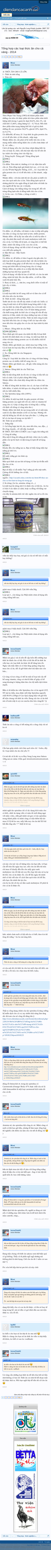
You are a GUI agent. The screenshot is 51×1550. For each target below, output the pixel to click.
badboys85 (15, 716)
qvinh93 (14, 774)
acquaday (14, 739)
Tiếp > (20, 57)
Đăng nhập (43, 2)
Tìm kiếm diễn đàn (21, 18)
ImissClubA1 (16, 649)
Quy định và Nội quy (33, 1545)
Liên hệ (40, 1542)
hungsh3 (14, 547)
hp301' (13, 1325)
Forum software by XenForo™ (10, 1547)
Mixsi (13, 63)
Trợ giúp (47, 1542)
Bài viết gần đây (7, 18)
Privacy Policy (45, 1545)
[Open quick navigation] (48, 24)
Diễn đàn (6, 15)
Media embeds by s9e (28, 1547)
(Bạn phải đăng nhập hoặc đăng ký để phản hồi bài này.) (32, 1394)
